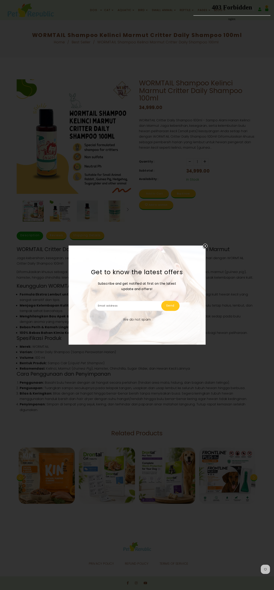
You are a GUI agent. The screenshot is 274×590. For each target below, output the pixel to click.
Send (170, 306)
